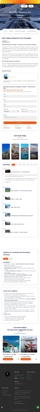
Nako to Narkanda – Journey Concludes (19, 232)
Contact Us (24, 6)
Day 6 (32, 164)
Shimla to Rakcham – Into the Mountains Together (21, 190)
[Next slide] (37, 343)
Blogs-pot (29, 377)
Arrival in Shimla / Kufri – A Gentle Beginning (20, 171)
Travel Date (5, 109)
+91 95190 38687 (18, 401)
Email (4, 99)
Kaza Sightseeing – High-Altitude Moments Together (22, 215)
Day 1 (13, 164)
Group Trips (29, 379)
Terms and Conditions (31, 31)
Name (4, 94)
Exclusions (10, 258)
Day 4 (24, 164)
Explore (5, 31)
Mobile (4, 104)
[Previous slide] (3, 343)
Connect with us (20, 122)
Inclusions (5, 258)
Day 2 (17, 164)
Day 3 (20, 164)
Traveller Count (24, 109)
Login (31, 6)
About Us (29, 374)
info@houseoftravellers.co (20, 403)
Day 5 (28, 164)
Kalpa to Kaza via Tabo (15, 207)
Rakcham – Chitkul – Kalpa (16, 199)
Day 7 (35, 164)
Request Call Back (8, 359)
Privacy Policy (5, 390)
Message (5, 115)
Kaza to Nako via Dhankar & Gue (17, 224)
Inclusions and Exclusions (20, 31)
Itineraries (11, 31)
